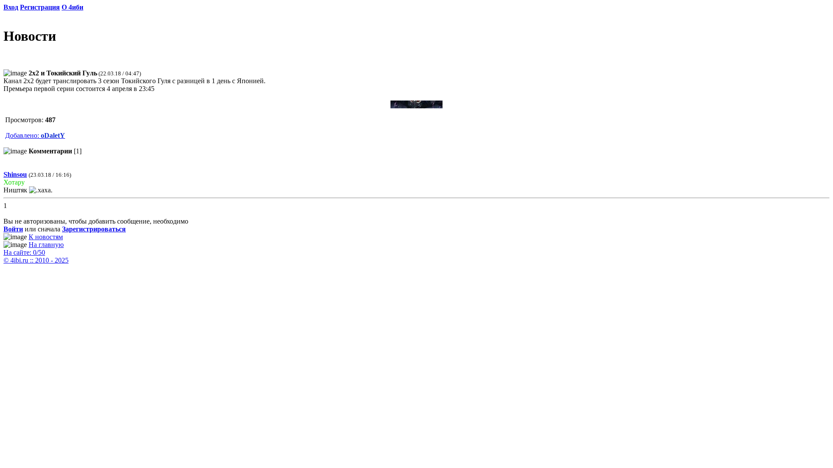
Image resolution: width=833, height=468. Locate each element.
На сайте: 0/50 (24, 252)
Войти (13, 229)
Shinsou (15, 174)
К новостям (46, 236)
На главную (46, 244)
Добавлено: (35, 135)
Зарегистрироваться (94, 229)
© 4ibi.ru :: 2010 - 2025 (36, 260)
